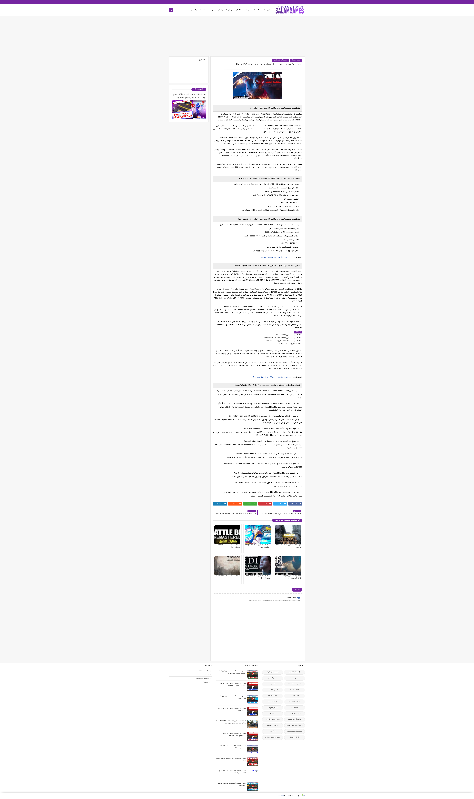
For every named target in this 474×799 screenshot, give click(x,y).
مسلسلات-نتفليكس (294, 731)
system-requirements (272, 737)
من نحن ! (206, 674)
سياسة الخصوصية (202, 678)
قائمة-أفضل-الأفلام (294, 719)
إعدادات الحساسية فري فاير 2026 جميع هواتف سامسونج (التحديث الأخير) (189, 96)
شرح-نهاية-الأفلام (294, 713)
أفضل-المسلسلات (294, 684)
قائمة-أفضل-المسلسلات (294, 725)
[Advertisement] (237, 37)
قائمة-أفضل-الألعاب (273, 719)
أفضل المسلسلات (209, 10)
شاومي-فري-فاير (272, 708)
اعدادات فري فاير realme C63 (289, 344)
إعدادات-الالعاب (294, 672)
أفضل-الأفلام (294, 678)
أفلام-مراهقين (294, 690)
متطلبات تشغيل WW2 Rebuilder (228, 576)
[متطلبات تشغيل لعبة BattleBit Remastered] (227, 534)
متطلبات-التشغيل (280, 60)
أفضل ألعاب (222, 10)
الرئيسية (267, 10)
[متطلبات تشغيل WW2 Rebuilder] (227, 565)
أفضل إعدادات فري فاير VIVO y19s (288, 335)
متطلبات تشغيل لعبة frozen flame (276, 258)
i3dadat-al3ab (294, 737)
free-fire (273, 731)
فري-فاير (272, 713)
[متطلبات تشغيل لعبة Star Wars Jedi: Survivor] (258, 565)
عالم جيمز (280, 796)
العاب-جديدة (296, 60)
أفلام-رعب (272, 684)
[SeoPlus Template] (303, 795)
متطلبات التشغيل (255, 10)
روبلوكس (294, 708)
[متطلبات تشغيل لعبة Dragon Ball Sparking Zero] (258, 534)
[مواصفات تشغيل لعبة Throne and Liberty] (288, 534)
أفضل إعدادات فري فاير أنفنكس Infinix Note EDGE (282, 338)
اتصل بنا (206, 682)
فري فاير (231, 10)
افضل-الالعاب (272, 678)
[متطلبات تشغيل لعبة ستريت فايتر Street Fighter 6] (288, 565)
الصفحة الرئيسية (203, 671)
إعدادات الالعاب (241, 10)
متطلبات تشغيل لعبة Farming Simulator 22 (272, 378)
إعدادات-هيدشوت (272, 672)
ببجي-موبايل (272, 702)
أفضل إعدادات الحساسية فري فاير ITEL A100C (283, 341)
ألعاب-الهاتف (294, 696)
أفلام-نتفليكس (272, 690)
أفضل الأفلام (196, 10)
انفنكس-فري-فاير (294, 702)
